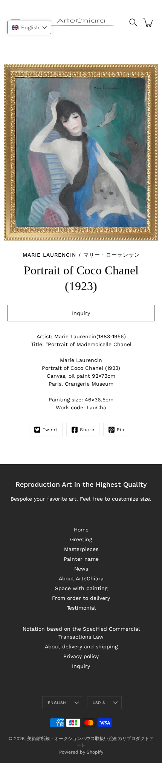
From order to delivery (81, 598)
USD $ (99, 702)
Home (81, 530)
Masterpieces (81, 549)
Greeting (81, 539)
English (57, 702)
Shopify (95, 752)
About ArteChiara (81, 578)
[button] (29, 27)
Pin (120, 429)
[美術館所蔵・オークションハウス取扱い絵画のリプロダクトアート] (81, 22)
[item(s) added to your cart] (148, 23)
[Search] (133, 23)
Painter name (81, 559)
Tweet (50, 429)
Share (87, 429)
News (81, 569)
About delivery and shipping (81, 646)
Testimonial (81, 608)
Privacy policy (81, 656)
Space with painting (81, 588)
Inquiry (81, 666)
